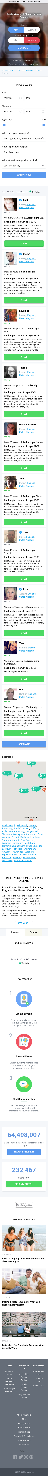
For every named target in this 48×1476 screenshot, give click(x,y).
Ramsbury (7, 828)
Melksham (30, 842)
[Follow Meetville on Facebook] (15, 1457)
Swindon (6, 840)
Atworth (6, 851)
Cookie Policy (24, 1427)
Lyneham (35, 837)
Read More (23, 923)
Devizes (32, 825)
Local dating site (8, 70)
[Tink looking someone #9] (10, 647)
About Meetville (24, 1415)
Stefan (26, 254)
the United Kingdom (25, 70)
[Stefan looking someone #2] (10, 258)
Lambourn (18, 842)
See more (24, 744)
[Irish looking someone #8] (10, 593)
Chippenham (18, 845)
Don (21, 689)
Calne (40, 834)
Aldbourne (7, 831)
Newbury (17, 857)
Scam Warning (24, 1440)
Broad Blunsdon (34, 845)
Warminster (29, 857)
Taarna (23, 367)
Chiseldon (31, 834)
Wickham (6, 842)
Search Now (24, 175)
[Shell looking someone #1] (10, 204)
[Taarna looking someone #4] (10, 372)
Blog (24, 1419)
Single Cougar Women (24, 1387)
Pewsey (5, 73)
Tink (21, 643)
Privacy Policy (24, 1423)
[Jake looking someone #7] (10, 536)
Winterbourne (30, 854)
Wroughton (19, 834)
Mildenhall (22, 825)
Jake (25, 532)
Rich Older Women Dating (24, 1377)
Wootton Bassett (10, 837)
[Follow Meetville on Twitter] (21, 1457)
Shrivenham (30, 848)
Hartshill (6, 845)
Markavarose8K (27, 424)
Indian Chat (38, 1385)
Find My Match (24, 1184)
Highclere (17, 848)
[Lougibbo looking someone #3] (10, 315)
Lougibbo (24, 310)
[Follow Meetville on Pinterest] (31, 1457)
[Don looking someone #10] (10, 693)
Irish (25, 589)
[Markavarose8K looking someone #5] (10, 428)
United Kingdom (26, 207)
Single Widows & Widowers (9, 1381)
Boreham (6, 857)
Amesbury (19, 831)
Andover (30, 840)
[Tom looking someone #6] (10, 482)
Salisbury (6, 848)
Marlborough (8, 825)
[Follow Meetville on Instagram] (26, 1457)
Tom (21, 478)
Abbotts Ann (18, 840)
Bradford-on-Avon (23, 860)
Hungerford (32, 831)
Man (16, 29)
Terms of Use (24, 1432)
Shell (26, 200)
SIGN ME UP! (24, 48)
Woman (32, 29)
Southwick (7, 860)
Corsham (29, 851)
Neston (17, 854)
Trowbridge (17, 851)
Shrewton (7, 834)
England (39, 70)
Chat (24, 243)
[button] (31, 821)
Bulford (34, 828)
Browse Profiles (24, 1151)
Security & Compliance (24, 1436)
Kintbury (24, 837)
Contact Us (24, 1444)
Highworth (7, 854)
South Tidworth (21, 828)
